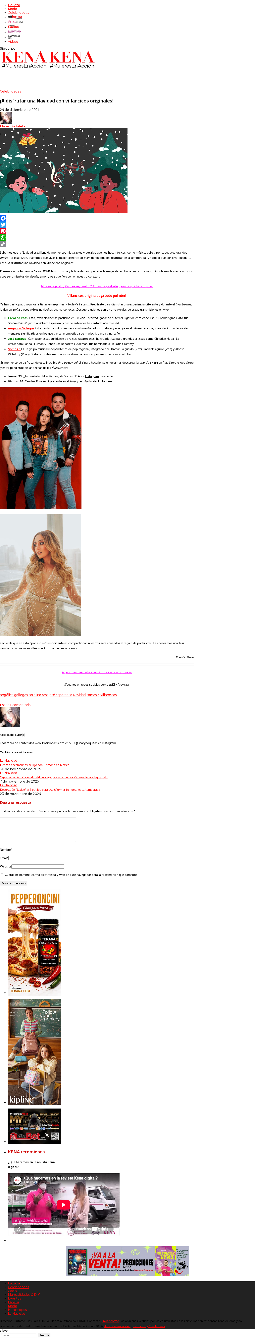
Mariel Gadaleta (12, 126)
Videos (13, 41)
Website (5, 866)
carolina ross (38, 695)
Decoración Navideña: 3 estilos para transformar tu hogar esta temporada (50, 789)
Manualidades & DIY (24, 1295)
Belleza (14, 5)
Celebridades (18, 13)
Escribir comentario (15, 705)
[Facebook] (97, 218)
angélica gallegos (14, 695)
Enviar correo (110, 1321)
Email (4, 858)
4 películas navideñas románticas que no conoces (97, 672)
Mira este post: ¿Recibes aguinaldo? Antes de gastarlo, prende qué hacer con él (97, 286)
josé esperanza (60, 695)
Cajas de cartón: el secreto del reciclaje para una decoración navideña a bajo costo (54, 777)
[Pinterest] (97, 231)
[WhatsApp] (97, 237)
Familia (13, 1302)
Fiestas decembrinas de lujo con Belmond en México (34, 764)
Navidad (79, 695)
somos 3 (93, 695)
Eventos (14, 1298)
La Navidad (8, 760)
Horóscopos (17, 1310)
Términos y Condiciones (149, 1326)
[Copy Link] (97, 244)
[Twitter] (97, 225)
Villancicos (108, 695)
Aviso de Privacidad (117, 1326)
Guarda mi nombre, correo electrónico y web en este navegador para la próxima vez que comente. (71, 875)
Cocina (13, 1291)
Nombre (6, 850)
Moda (12, 9)
